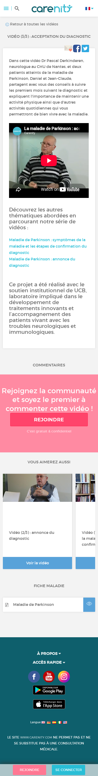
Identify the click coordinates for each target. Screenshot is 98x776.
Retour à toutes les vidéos (33, 24)
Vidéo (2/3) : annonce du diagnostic (31, 535)
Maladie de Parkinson (33, 604)
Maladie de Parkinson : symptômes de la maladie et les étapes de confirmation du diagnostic (48, 246)
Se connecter (68, 770)
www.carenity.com (36, 737)
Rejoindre (49, 419)
